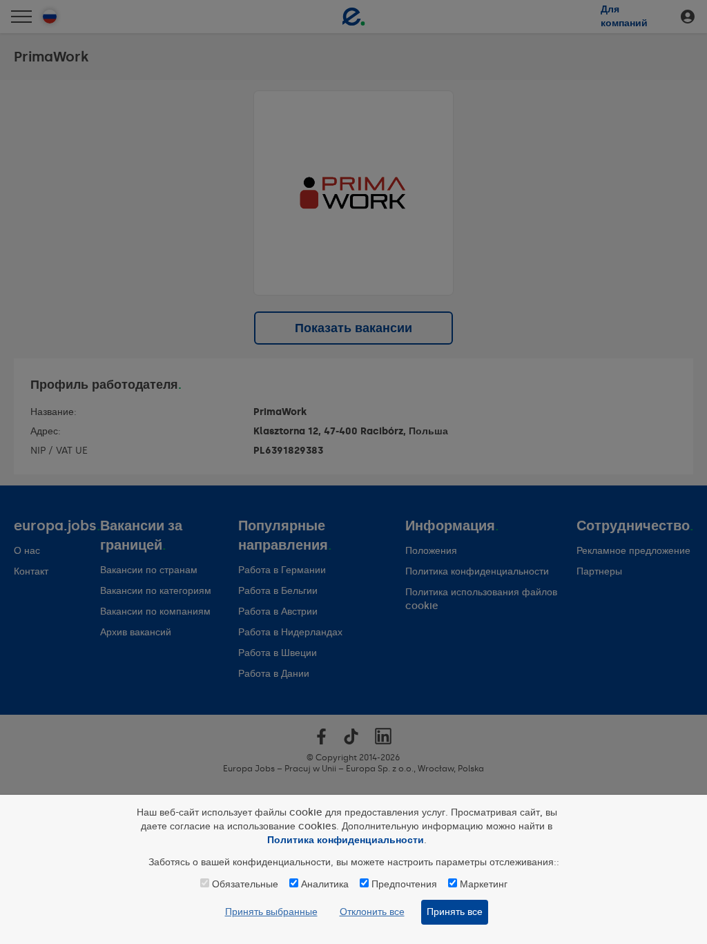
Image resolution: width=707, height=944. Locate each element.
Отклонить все (372, 912)
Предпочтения (404, 884)
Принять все (455, 912)
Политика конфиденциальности (345, 840)
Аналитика (325, 884)
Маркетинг (483, 884)
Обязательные (245, 884)
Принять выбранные (271, 912)
